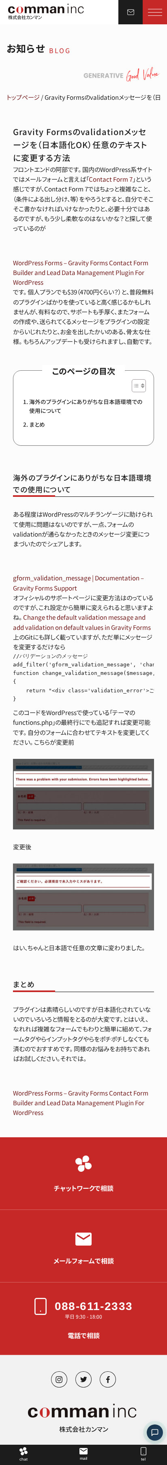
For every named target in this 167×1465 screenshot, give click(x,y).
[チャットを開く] (155, 1432)
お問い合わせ (130, 12)
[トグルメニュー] (155, 12)
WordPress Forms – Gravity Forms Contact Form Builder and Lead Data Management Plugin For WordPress (80, 272)
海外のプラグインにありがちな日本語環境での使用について (86, 406)
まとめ (37, 424)
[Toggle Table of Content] (135, 386)
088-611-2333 (94, 1306)
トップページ (23, 96)
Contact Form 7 (111, 178)
